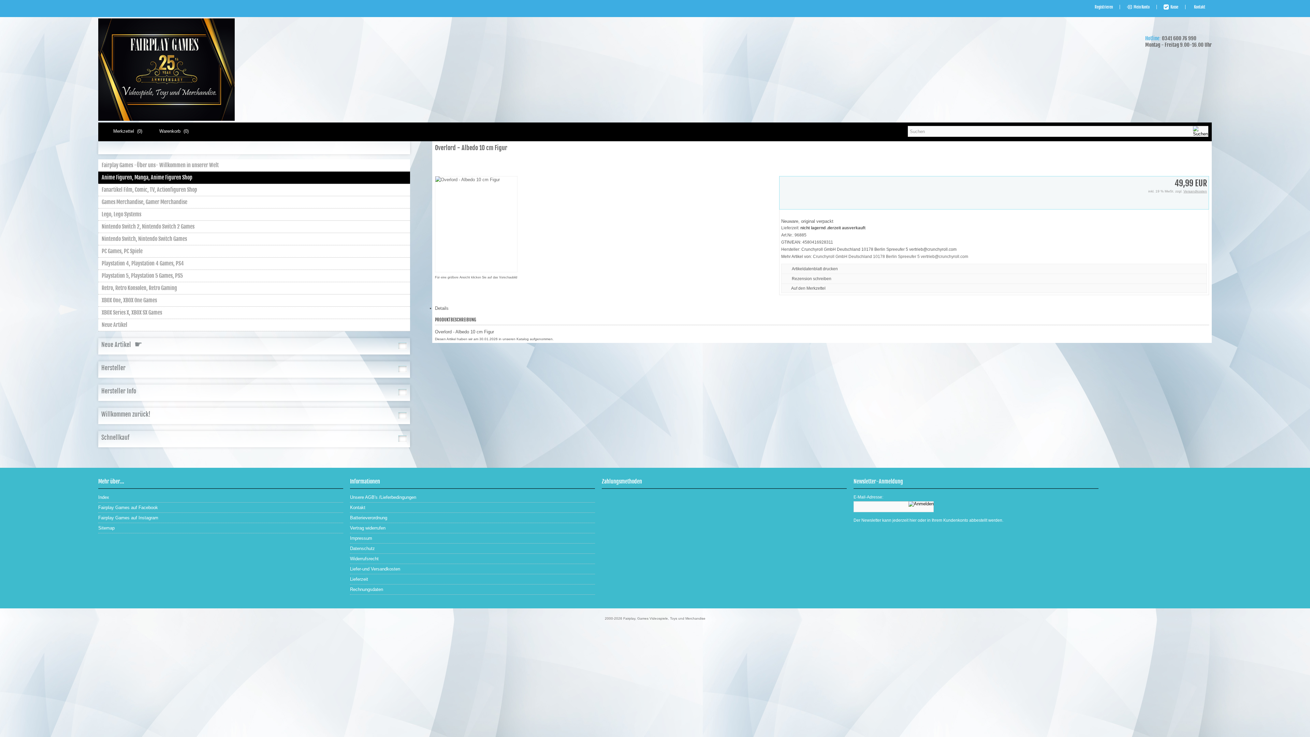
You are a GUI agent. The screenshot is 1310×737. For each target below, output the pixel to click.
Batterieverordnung (368, 517)
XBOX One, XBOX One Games (129, 300)
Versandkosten (1195, 191)
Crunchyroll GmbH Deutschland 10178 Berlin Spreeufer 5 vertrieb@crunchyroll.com (890, 256)
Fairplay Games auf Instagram (128, 517)
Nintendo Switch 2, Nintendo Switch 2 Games (148, 226)
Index (103, 497)
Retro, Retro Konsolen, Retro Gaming (139, 288)
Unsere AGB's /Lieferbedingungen (383, 497)
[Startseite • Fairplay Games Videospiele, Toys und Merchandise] (166, 119)
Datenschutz (362, 548)
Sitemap (106, 528)
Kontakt (1199, 7)
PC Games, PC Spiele (122, 251)
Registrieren (1104, 7)
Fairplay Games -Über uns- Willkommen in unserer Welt (160, 165)
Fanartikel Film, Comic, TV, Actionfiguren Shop (149, 189)
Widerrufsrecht (364, 558)
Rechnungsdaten (366, 589)
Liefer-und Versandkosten (375, 569)
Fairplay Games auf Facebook (128, 507)
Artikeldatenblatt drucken (815, 268)
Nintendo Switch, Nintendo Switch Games (144, 238)
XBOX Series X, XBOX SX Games (132, 312)
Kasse (1174, 7)
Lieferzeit (359, 579)
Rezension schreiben (811, 278)
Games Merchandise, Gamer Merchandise (144, 202)
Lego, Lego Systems (121, 214)
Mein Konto (1142, 7)
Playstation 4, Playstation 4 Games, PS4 (143, 263)
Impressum (361, 538)
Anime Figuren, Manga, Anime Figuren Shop (147, 177)
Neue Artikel (114, 324)
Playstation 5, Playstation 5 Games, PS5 (142, 275)
